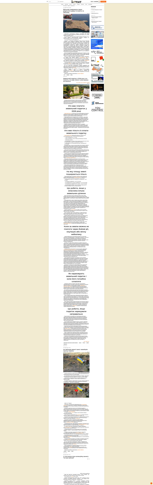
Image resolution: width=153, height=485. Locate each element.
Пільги (84, 342)
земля (87, 342)
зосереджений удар (83, 57)
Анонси (70, 4)
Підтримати (103, 1)
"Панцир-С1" (78, 418)
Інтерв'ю (74, 4)
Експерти (82, 4)
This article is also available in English (82, 82)
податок (65, 344)
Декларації (90, 4)
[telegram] (96, 1)
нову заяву (73, 209)
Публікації (66, 4)
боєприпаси (87, 60)
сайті (72, 476)
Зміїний (69, 63)
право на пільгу (68, 328)
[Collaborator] (97, 44)
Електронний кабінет (67, 223)
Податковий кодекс (68, 135)
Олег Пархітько (86, 341)
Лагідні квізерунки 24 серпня (97, 9)
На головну (65, 5)
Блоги (86, 4)
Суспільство (73, 5)
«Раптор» (74, 67)
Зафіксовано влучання (82, 424)
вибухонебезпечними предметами (70, 249)
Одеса (80, 342)
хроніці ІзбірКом (80, 73)
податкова (75, 305)
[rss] (97, 1)
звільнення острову (70, 422)
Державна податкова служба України (71, 342)
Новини (62, 4)
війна (72, 451)
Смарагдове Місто (95, 13)
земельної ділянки (77, 177)
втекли (72, 412)
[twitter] (92, 1)
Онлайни (78, 4)
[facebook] (91, 1)
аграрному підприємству (71, 157)
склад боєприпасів (71, 411)
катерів (71, 70)
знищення (79, 414)
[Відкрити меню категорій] (47, 1)
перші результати (68, 427)
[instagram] (93, 1)
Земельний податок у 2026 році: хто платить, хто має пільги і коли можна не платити (75, 80)
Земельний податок (68, 113)
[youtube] (95, 1)
